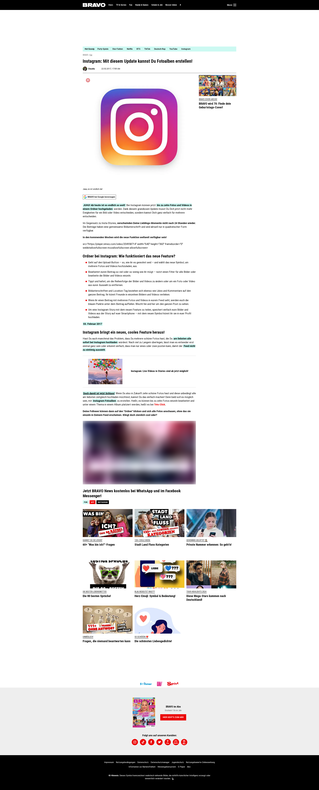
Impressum (109, 762)
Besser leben (171, 5)
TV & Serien (121, 5)
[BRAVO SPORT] (173, 683)
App (92, 502)
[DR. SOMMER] (146, 683)
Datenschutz (143, 762)
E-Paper (181, 767)
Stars (110, 5)
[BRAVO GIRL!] (159, 683)
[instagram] (135, 742)
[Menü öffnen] (234, 4)
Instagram (103, 502)
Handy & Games (141, 5)
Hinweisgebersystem (167, 767)
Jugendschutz (177, 762)
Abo (189, 767)
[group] (158, 49)
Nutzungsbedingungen (125, 762)
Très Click (159, 404)
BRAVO (85, 55)
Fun (130, 5)
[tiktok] (143, 742)
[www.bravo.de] (94, 5)
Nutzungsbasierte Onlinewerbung (200, 762)
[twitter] (159, 742)
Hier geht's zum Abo (173, 717)
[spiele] (176, 742)
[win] (184, 742)
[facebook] (151, 742)
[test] (168, 742)
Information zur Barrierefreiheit (142, 767)
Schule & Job (156, 5)
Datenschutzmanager (160, 762)
